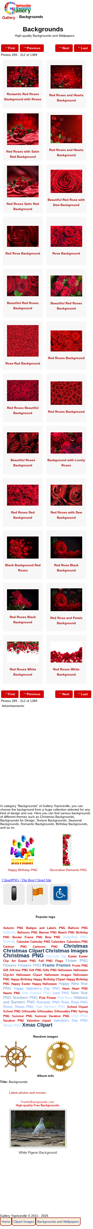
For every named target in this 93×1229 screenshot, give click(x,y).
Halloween (65, 970)
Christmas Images (66, 951)
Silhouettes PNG (65, 1011)
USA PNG (80, 1016)
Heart (66, 988)
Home (6, 1221)
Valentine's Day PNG (70, 1020)
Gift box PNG (18, 970)
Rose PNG (79, 1002)
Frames (63, 965)
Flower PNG (77, 960)
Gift (5, 970)
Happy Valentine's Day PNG (37, 988)
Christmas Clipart (23, 951)
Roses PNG (24, 1007)
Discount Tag (56, 956)
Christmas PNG (23, 955)
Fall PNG (46, 961)
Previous (33, 48)
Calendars (58, 941)
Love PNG (61, 993)
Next (65, 48)
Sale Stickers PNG (50, 1007)
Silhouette (29, 1011)
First (11, 48)
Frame (48, 965)
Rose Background (66, 253)
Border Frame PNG (27, 937)
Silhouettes (45, 1011)
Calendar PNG (40, 941)
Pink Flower (47, 998)
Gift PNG (35, 970)
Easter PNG (27, 961)
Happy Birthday (21, 979)
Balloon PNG (78, 928)
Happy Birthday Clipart (49, 979)
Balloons (9, 932)
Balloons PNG (27, 932)
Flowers (9, 965)
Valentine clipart (39, 1020)
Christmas (76, 946)
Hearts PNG (11, 993)
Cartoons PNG (45, 946)
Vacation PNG (13, 1020)
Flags (59, 961)
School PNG (11, 1011)
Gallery (8, 18)
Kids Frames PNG (36, 993)
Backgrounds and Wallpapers (58, 1221)
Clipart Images (23, 1221)
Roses (8, 1007)
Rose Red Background (22, 363)
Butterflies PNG (75, 937)
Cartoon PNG (14, 946)
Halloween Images (57, 975)
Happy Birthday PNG (22, 870)
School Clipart (77, 1007)
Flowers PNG (29, 965)
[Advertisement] (46, 754)
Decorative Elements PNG (68, 870)
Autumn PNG (13, 928)
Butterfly (9, 941)
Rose (65, 1002)
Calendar (23, 941)
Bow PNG (52, 937)
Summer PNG (22, 1016)
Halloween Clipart (29, 975)
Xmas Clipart (37, 1025)
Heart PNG (80, 988)
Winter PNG (12, 1025)
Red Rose (65, 998)
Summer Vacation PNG (52, 1016)
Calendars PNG (77, 941)
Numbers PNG (25, 997)
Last (84, 48)
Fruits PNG (80, 965)
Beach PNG (66, 932)
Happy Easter (20, 984)
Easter (72, 956)
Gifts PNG (49, 970)
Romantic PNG (48, 1002)
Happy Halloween (44, 984)
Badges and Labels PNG (45, 928)
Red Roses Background (66, 358)
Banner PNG (48, 932)
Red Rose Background (22, 253)
